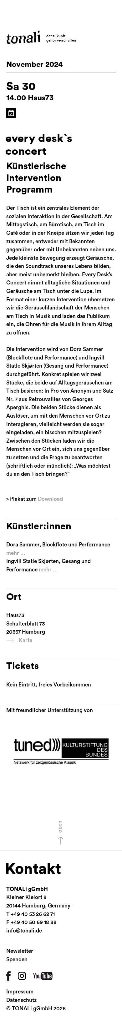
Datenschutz (21, 1000)
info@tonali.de (24, 930)
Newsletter (19, 951)
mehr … (15, 553)
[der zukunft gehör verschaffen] (23, 37)
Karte (25, 640)
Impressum (19, 991)
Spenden (17, 959)
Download (50, 499)
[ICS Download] (11, 113)
